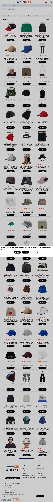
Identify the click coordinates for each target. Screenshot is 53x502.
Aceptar (17, 252)
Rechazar (25, 252)
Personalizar (34, 252)
